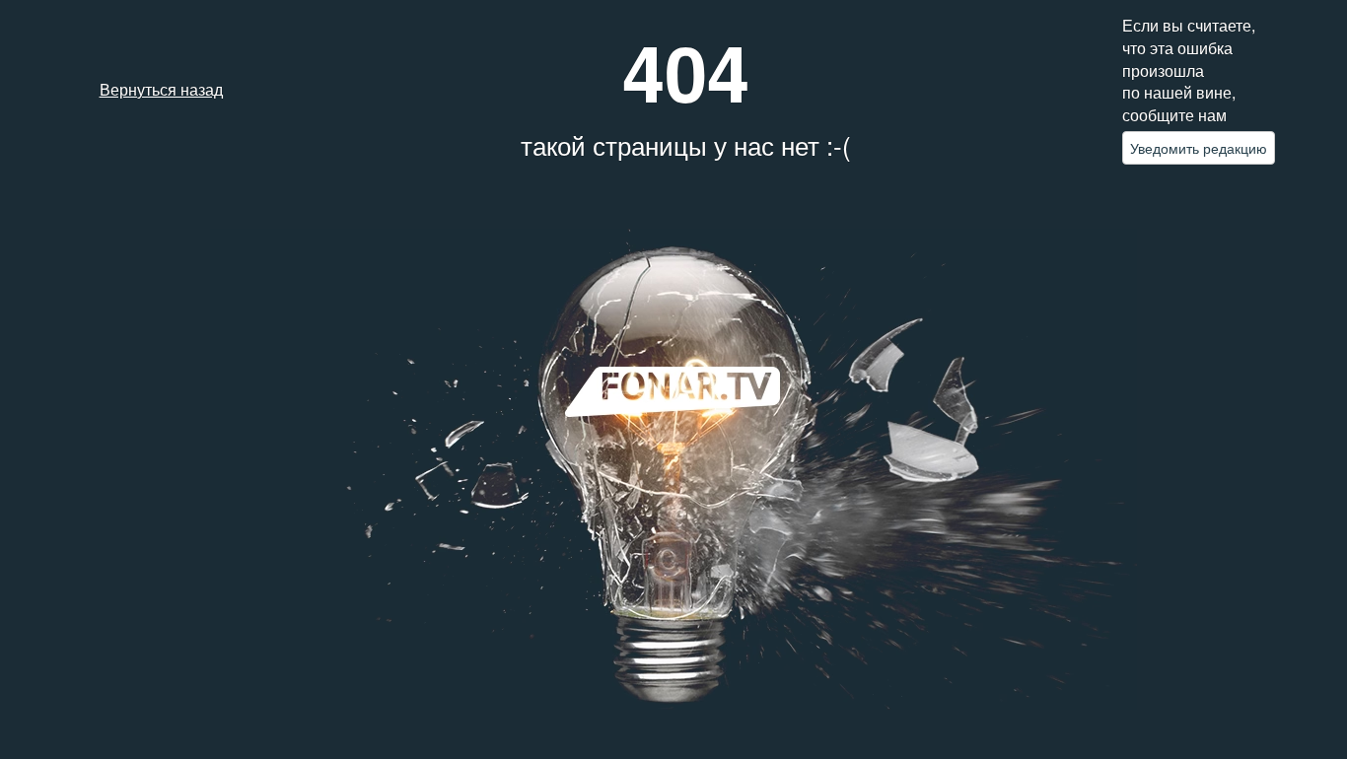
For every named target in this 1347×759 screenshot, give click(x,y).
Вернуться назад (161, 90)
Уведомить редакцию (1198, 148)
